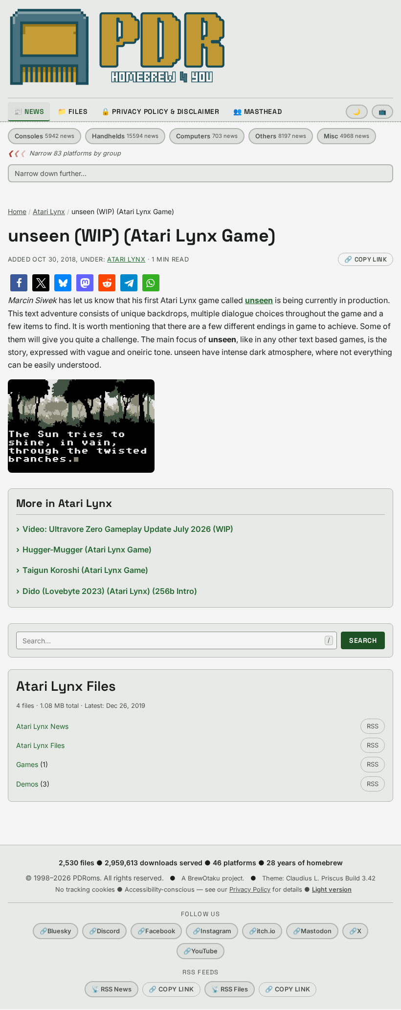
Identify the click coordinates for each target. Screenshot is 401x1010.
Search (363, 640)
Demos (27, 784)
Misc (346, 136)
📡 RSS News (111, 989)
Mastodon (312, 931)
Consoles (44, 136)
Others (280, 136)
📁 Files (73, 111)
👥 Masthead (257, 111)
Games (27, 764)
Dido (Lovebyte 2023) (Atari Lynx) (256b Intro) (109, 591)
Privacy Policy (249, 889)
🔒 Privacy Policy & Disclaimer (160, 111)
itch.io (262, 931)
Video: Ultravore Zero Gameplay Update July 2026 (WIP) (127, 529)
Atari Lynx (49, 211)
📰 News (29, 111)
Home (17, 211)
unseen (259, 300)
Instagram (212, 931)
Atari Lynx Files (40, 745)
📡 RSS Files (229, 989)
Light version (332, 889)
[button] (18, 282)
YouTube (200, 951)
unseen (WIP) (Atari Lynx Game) (141, 236)
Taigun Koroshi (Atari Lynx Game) (85, 570)
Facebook (156, 931)
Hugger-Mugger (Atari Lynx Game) (87, 549)
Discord (104, 931)
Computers (207, 136)
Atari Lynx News (42, 726)
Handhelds (125, 136)
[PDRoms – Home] (117, 47)
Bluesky (55, 931)
